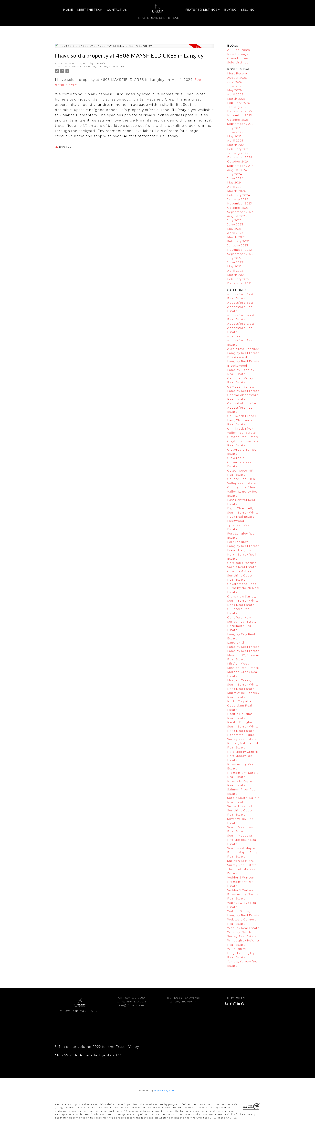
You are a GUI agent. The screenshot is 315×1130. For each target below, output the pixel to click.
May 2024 (234, 182)
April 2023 (235, 233)
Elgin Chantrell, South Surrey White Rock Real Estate (243, 512)
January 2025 (237, 153)
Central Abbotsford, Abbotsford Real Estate (243, 407)
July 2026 (234, 81)
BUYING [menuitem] (230, 9)
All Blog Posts (238, 49)
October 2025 (238, 119)
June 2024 (235, 178)
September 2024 (240, 165)
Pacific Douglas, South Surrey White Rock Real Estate (243, 726)
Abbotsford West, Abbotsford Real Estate (241, 328)
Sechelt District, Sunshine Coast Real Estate (240, 810)
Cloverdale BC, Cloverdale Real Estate (239, 462)
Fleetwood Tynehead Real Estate (239, 525)
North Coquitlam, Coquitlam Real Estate (241, 705)
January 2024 (237, 199)
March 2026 (236, 98)
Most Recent (237, 73)
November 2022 (239, 249)
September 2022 (240, 254)
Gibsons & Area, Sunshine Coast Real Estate (239, 575)
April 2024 (235, 186)
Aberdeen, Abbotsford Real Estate (240, 340)
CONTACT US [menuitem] (117, 9)
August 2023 (237, 216)
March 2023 (236, 237)
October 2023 (238, 207)
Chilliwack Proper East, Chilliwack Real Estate (241, 420)
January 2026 (237, 107)
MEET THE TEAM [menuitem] (90, 9)
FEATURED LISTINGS (201, 9)
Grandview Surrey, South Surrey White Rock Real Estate (243, 600)
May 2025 (234, 136)
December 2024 (239, 157)
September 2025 (240, 123)
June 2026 (235, 86)
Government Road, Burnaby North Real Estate (243, 588)
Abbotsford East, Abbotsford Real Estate (240, 307)
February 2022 (238, 279)
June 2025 (235, 132)
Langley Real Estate (243, 651)
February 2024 (238, 195)
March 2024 (236, 191)
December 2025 (239, 111)
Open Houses (238, 58)
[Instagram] (235, 1004)
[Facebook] (231, 1004)
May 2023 (234, 228)
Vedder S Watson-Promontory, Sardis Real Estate (242, 894)
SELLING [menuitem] (248, 9)
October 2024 (238, 161)
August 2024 (237, 170)
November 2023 (239, 203)
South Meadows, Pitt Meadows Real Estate (242, 840)
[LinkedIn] (239, 1004)
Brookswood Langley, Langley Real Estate (96, 66)
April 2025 (235, 140)
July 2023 (234, 220)
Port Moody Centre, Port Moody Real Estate (243, 756)
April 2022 (235, 270)
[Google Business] (243, 1004)
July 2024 (234, 174)
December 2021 (239, 283)
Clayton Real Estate (243, 437)
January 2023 (237, 245)
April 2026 (235, 94)
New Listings (237, 54)
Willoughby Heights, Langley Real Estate (241, 953)
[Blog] (227, 1004)
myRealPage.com (165, 1090)
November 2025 (239, 115)
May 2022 (234, 266)
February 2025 (238, 149)
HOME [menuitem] (68, 9)
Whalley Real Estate (243, 928)
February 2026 (238, 102)
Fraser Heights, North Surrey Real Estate (241, 554)
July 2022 (234, 258)
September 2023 (240, 212)
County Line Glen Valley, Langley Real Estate (243, 491)
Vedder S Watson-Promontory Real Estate (241, 882)
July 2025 (234, 128)
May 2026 (234, 90)
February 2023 (238, 241)
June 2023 (235, 224)
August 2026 (237, 77)
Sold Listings (237, 62)
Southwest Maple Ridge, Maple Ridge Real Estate (243, 852)
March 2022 (236, 274)
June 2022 (235, 262)
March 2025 (236, 144)
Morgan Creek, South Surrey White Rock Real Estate (243, 684)
